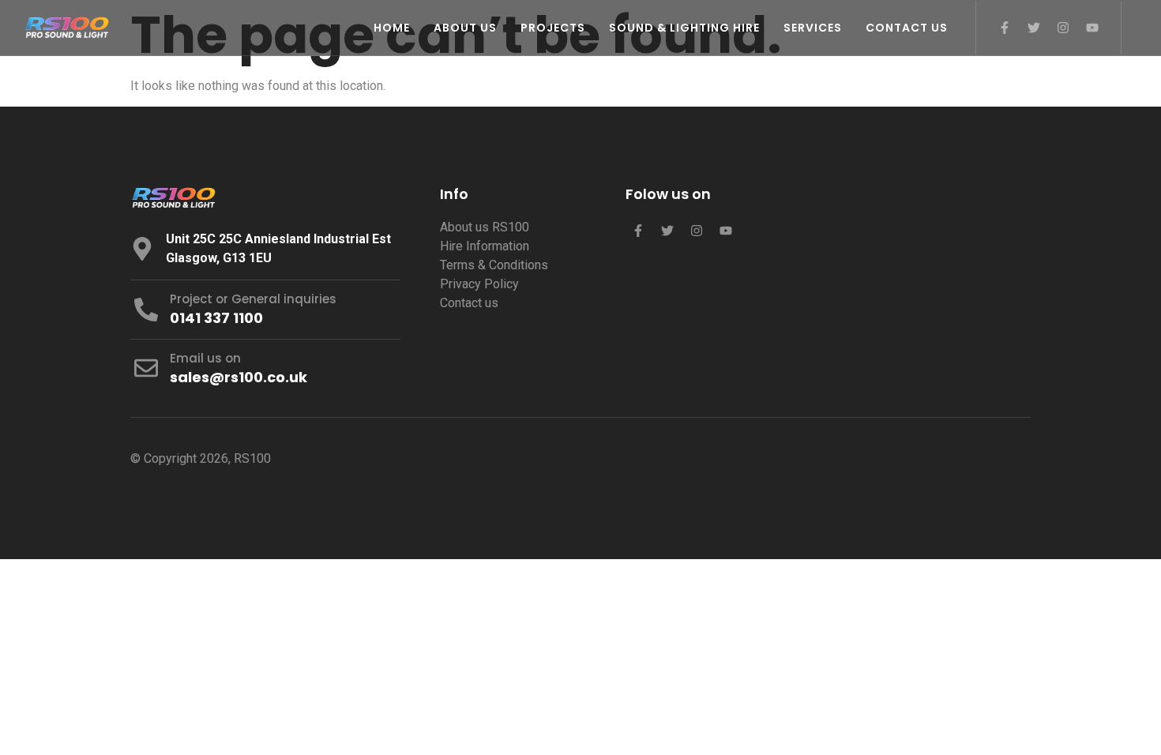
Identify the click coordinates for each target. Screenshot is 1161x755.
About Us (465, 28)
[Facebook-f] (1004, 27)
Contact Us (907, 28)
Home (392, 28)
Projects (552, 28)
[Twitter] (1033, 27)
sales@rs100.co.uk (238, 377)
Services (812, 28)
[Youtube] (1092, 27)
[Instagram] (1063, 27)
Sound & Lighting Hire (684, 28)
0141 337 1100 (216, 318)
